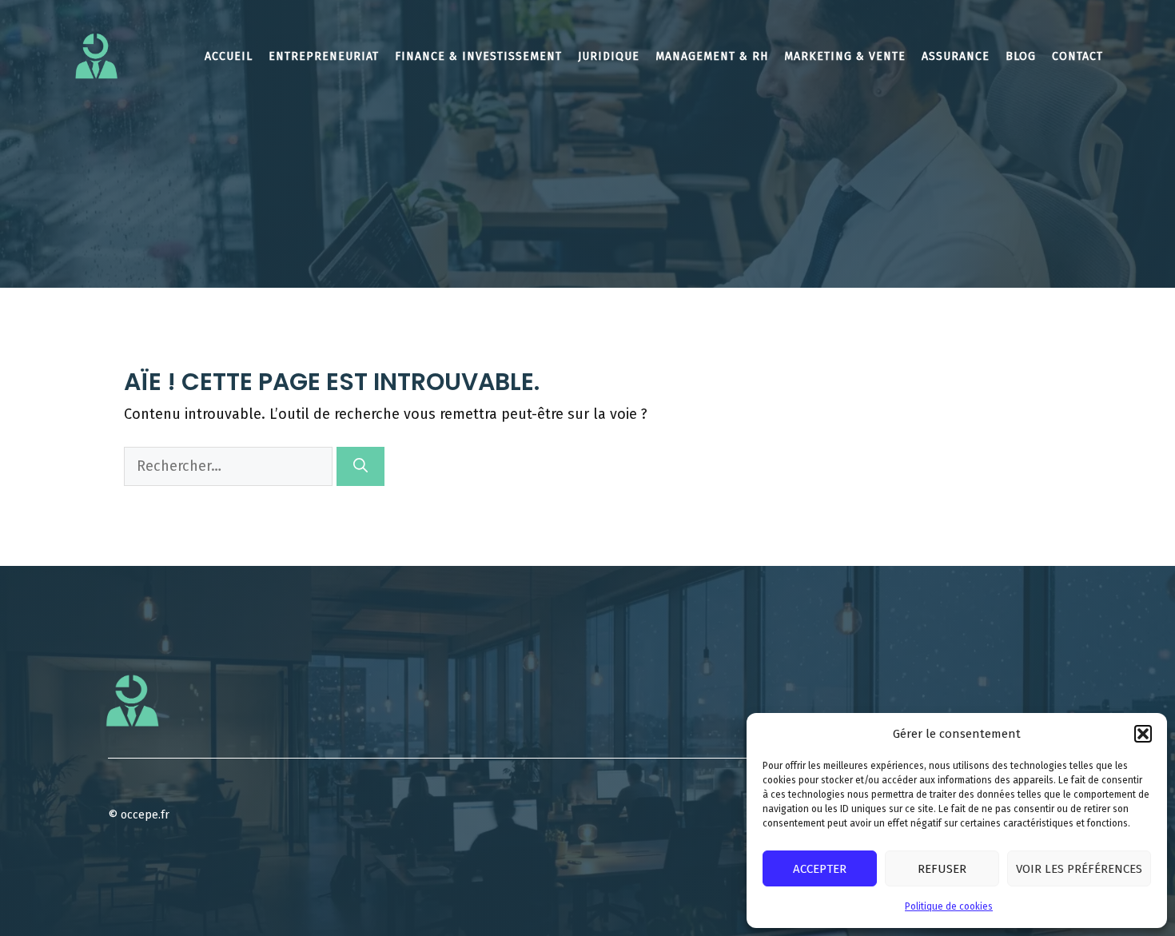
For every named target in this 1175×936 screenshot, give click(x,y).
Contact (1077, 56)
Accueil (229, 56)
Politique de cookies (949, 906)
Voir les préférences (1079, 869)
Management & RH (711, 56)
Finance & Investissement (478, 56)
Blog (1021, 56)
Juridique (608, 56)
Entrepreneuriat (324, 56)
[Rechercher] (360, 466)
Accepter (819, 869)
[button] (1143, 734)
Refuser (942, 869)
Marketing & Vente (845, 56)
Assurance (956, 56)
